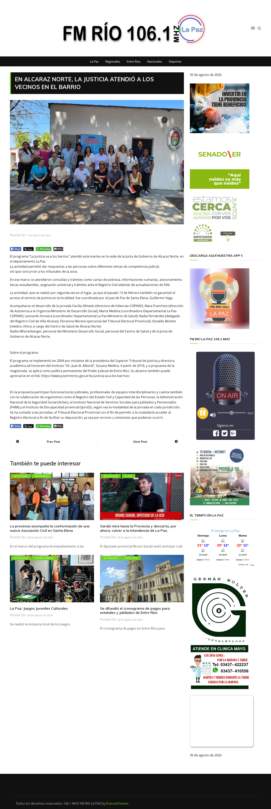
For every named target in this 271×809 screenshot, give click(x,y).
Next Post (140, 442)
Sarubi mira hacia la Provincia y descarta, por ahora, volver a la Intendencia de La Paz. (138, 528)
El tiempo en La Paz (225, 531)
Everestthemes (117, 803)
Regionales (112, 61)
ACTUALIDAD (21, 476)
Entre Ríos (133, 61)
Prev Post (53, 442)
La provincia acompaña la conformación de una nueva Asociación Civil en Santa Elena (49, 528)
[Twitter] (225, 434)
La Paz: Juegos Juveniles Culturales (39, 608)
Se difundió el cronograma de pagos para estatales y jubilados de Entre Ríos (135, 610)
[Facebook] (216, 434)
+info (252, 565)
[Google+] (233, 434)
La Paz (94, 61)
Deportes (175, 61)
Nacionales (154, 61)
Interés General (44, 558)
